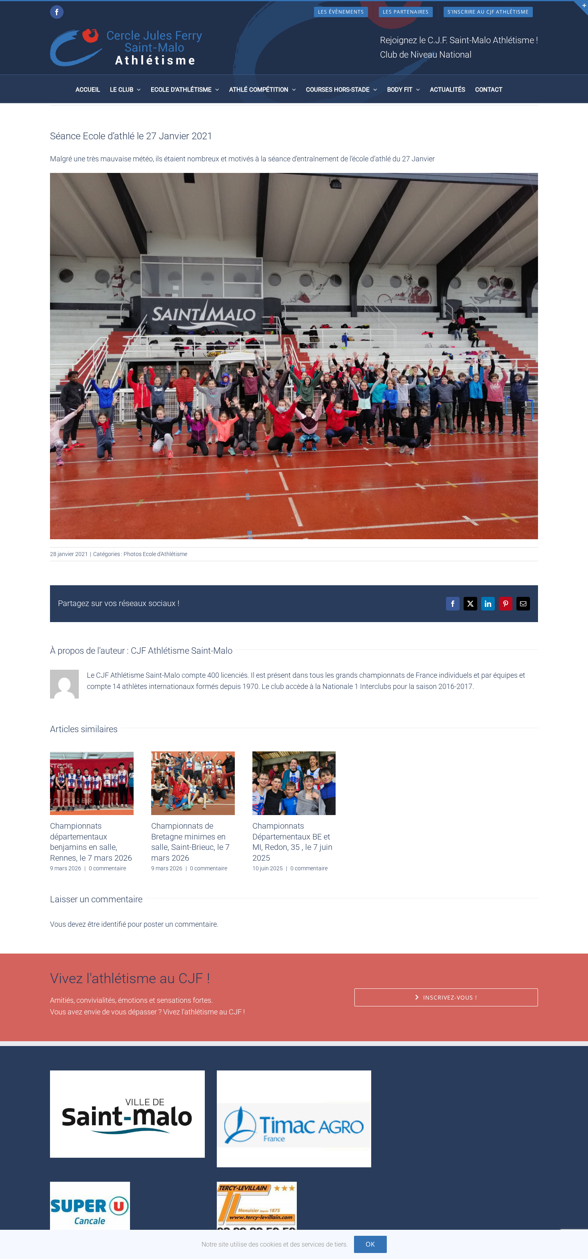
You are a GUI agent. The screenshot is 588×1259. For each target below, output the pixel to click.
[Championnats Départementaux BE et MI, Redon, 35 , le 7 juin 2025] (294, 755)
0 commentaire (107, 868)
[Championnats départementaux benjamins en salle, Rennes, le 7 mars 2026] (92, 755)
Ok (370, 1244)
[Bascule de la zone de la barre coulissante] (581, 8)
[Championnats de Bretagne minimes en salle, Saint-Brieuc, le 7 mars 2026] (193, 755)
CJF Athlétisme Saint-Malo (181, 651)
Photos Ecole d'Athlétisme (155, 554)
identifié (113, 924)
